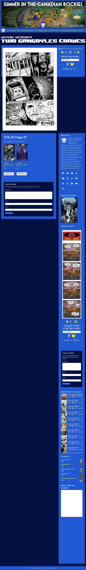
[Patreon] (63, 173)
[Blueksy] (63, 178)
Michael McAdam (77, 49)
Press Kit (80, 30)
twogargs (22, 141)
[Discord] (72, 173)
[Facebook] (72, 178)
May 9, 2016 (13, 141)
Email (6, 207)
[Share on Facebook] (68, 64)
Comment (7, 190)
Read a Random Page (41, 30)
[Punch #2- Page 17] (71, 322)
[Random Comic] (70, 53)
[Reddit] (63, 183)
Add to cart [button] (9, 174)
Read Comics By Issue (28, 30)
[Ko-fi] (72, 183)
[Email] (76, 178)
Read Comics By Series (13, 30)
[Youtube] (76, 183)
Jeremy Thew (68, 49)
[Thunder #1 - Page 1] (62, 53)
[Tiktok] (67, 178)
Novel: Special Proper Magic (69, 30)
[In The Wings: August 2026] (78, 53)
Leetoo (55, 568)
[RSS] (63, 188)
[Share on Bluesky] (72, 64)
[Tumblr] (67, 183)
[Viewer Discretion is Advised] (66, 53)
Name (6, 201)
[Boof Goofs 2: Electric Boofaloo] (75, 53)
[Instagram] (76, 173)
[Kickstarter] (67, 173)
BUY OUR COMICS (54, 30)
